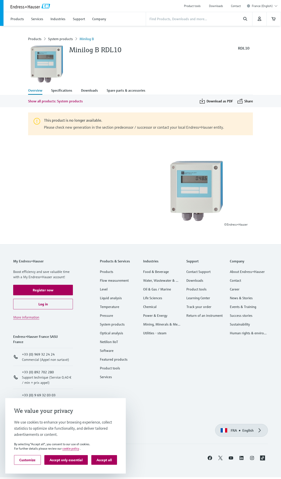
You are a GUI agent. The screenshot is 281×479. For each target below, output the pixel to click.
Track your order (198, 306)
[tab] (37, 91)
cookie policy (70, 449)
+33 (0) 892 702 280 (38, 372)
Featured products (114, 359)
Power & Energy (155, 315)
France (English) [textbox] (262, 6)
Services (106, 377)
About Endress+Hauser (247, 271)
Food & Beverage (156, 271)
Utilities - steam (154, 333)
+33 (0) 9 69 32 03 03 (39, 395)
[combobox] (264, 6)
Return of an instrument (204, 315)
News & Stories (241, 298)
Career (235, 289)
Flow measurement (114, 280)
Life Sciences (152, 298)
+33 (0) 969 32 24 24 (38, 354)
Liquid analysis (111, 298)
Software (106, 350)
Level (104, 289)
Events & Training (243, 306)
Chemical (150, 306)
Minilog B (86, 39)
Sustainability (240, 324)
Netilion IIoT (109, 342)
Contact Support (198, 271)
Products (34, 39)
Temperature (109, 306)
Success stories (241, 315)
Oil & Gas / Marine (157, 289)
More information (26, 317)
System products (60, 39)
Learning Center (198, 298)
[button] (43, 290)
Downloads (216, 6)
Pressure (106, 315)
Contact (236, 6)
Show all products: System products (55, 101)
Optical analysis (111, 333)
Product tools (192, 6)
